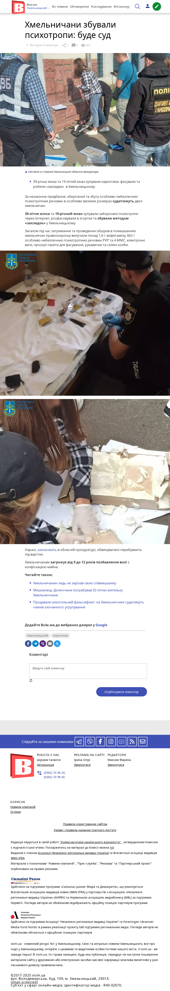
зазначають (47, 549)
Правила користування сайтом (85, 824)
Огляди (15, 812)
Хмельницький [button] (37, 8)
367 (85, 45)
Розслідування (101, 6)
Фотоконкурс (123, 6)
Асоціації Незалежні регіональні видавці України (73, 853)
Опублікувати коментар (121, 692)
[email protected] (24, 982)
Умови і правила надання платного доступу (85, 830)
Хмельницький (37, 635)
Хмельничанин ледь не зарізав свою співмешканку (74, 583)
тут (112, 847)
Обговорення (79, 6)
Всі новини (60, 6)
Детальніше (45, 765)
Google (101, 625)
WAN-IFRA (18, 858)
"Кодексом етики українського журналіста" (91, 842)
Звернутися (82, 765)
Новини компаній (22, 807)
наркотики (60, 635)
